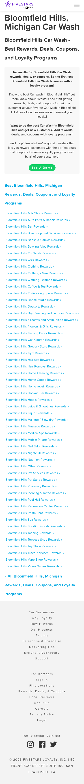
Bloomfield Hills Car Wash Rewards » (31, 253)
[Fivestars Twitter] (53, 744)
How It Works (42, 624)
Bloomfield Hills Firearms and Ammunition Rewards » (42, 320)
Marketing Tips (42, 647)
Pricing (42, 635)
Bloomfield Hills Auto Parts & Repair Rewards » (38, 220)
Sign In (42, 680)
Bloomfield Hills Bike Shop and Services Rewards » (41, 233)
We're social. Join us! (42, 736)
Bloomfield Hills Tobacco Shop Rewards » (34, 539)
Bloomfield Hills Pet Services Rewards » (33, 473)
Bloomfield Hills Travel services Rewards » (35, 553)
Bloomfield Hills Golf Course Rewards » (33, 339)
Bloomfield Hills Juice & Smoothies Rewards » (37, 406)
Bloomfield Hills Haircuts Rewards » (30, 359)
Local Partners (41, 697)
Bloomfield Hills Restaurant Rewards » (32, 513)
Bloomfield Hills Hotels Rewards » (29, 399)
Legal (42, 720)
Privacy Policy (42, 714)
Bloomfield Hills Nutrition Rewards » (30, 459)
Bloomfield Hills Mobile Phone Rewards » (34, 439)
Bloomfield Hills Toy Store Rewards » (31, 546)
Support (42, 658)
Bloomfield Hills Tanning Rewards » (30, 533)
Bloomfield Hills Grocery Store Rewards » (34, 346)
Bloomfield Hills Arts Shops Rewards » (32, 213)
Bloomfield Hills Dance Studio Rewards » (34, 300)
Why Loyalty (42, 618)
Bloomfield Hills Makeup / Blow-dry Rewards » (37, 419)
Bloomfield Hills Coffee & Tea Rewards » (33, 286)
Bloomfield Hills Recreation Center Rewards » (37, 506)
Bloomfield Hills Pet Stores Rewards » (31, 479)
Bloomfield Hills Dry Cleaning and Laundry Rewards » (42, 313)
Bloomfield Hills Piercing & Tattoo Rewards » (36, 493)
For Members (42, 674)
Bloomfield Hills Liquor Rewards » (29, 413)
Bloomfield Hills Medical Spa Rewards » (33, 433)
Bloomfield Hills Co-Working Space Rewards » (37, 293)
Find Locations (42, 685)
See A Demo (42, 167)
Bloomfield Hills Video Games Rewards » (34, 566)
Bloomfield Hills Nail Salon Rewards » (31, 446)
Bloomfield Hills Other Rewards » (28, 466)
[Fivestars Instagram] (31, 744)
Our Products (42, 629)
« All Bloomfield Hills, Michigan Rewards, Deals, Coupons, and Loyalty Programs (39, 585)
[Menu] (77, 5)
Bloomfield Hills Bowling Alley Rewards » (34, 246)
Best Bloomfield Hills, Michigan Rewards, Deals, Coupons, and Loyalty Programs (39, 194)
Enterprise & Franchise (42, 641)
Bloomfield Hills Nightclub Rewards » (31, 453)
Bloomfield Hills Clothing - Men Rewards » (34, 273)
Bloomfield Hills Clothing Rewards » (30, 266)
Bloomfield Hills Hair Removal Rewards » (33, 366)
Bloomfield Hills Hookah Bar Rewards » (32, 393)
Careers (42, 709)
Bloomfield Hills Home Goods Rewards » (33, 379)
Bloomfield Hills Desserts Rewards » (31, 306)
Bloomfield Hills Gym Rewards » (27, 353)
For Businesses (42, 612)
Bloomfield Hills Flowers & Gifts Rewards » (35, 326)
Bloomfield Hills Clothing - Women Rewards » (36, 280)
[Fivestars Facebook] (42, 744)
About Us (42, 703)
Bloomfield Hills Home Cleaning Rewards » (35, 373)
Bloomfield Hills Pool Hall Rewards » (30, 499)
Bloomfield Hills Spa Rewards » (27, 519)
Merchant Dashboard (42, 653)
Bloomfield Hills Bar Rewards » (27, 226)
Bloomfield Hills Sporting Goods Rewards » (35, 526)
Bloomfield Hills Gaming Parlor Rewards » (34, 333)
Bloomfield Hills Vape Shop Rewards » (32, 559)
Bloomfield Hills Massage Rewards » (30, 426)
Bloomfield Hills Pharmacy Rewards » (31, 486)
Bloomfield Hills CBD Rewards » (27, 260)
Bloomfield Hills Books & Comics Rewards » (36, 240)
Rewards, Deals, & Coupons (42, 691)
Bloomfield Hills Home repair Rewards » (33, 386)
